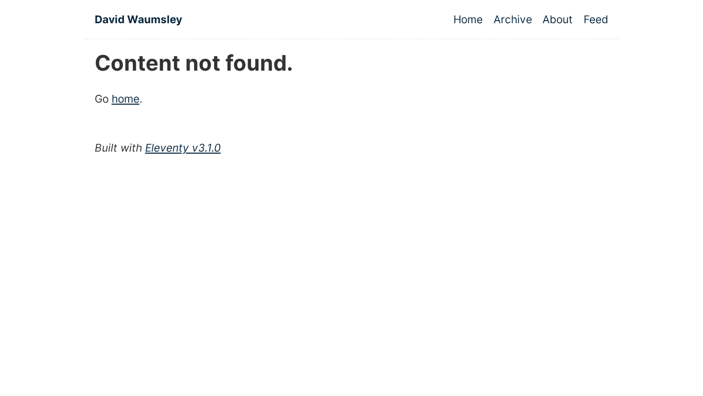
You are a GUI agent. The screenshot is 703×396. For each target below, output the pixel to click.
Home (468, 19)
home (125, 98)
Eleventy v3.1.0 (183, 147)
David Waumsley (138, 19)
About (557, 19)
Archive (513, 19)
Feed (596, 19)
